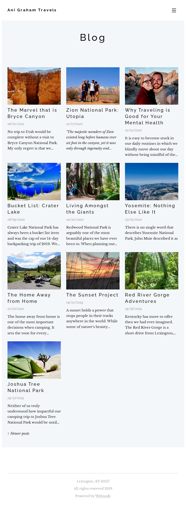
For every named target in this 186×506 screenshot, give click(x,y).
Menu (174, 10)
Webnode (103, 496)
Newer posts (19, 433)
